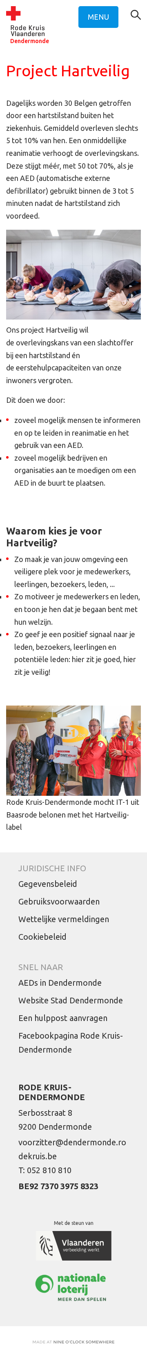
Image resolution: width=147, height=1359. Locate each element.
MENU (98, 17)
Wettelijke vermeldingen (63, 919)
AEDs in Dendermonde (60, 982)
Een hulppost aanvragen (62, 1018)
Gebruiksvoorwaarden (59, 901)
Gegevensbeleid (47, 883)
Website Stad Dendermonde (70, 1000)
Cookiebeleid (42, 936)
